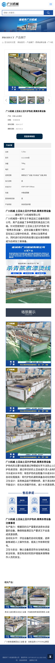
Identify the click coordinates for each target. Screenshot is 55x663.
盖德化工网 (33, 660)
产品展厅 (30, 42)
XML (44, 657)
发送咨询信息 (29, 136)
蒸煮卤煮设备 (40, 42)
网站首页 (21, 42)
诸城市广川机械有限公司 (10, 657)
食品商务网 (23, 660)
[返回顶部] (50, 656)
